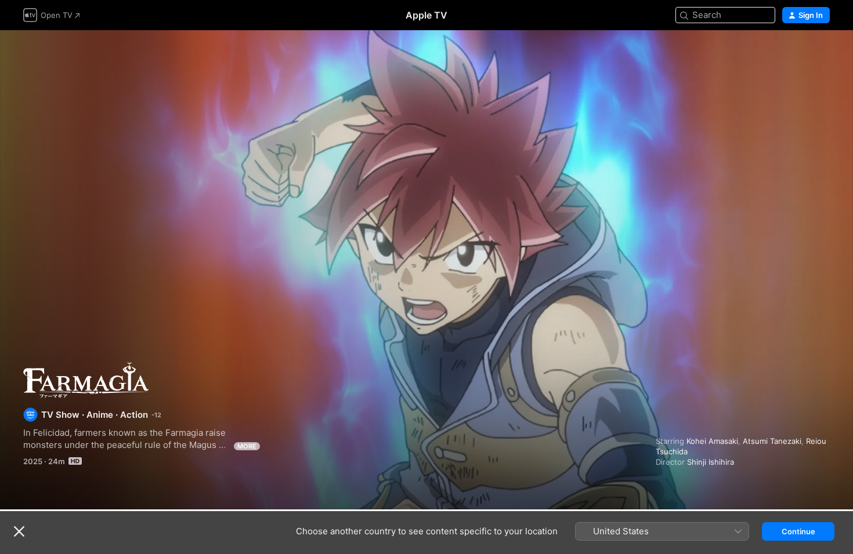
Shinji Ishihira (710, 461)
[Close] (19, 531)
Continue (798, 531)
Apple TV (426, 15)
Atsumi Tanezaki (772, 441)
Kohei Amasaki (712, 441)
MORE (246, 446)
